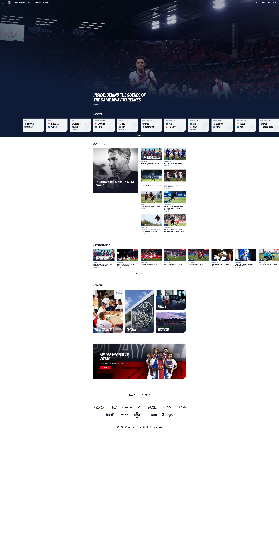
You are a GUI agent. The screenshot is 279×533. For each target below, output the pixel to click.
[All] (140, 407)
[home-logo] (9, 2)
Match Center (75, 129)
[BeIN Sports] (151, 415)
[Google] (167, 415)
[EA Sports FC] (137, 415)
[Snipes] (110, 415)
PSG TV (30, 2)
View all (103, 144)
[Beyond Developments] (99, 407)
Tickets (263, 2)
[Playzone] (105, 367)
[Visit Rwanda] (152, 407)
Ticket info (193, 129)
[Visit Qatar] (113, 407)
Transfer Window (19, 2)
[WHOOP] (167, 407)
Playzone (38, 2)
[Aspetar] (123, 415)
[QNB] (182, 407)
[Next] (184, 125)
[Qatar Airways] (146, 395)
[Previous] (95, 125)
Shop (269, 2)
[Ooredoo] (127, 407)
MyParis (46, 2)
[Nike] (133, 395)
